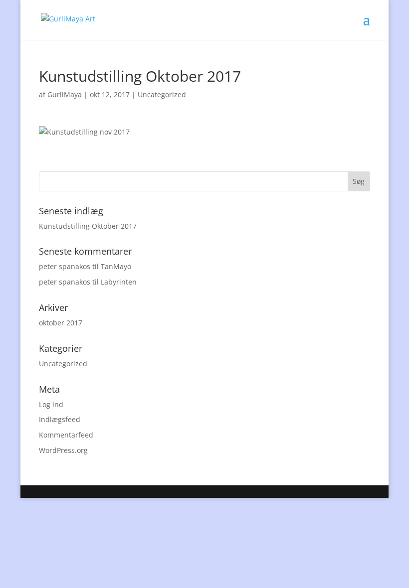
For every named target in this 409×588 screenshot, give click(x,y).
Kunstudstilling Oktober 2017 (88, 226)
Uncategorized (162, 94)
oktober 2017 (60, 322)
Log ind (51, 404)
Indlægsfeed (59, 419)
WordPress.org (63, 450)
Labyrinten (119, 282)
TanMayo (116, 266)
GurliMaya (64, 94)
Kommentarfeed (66, 435)
